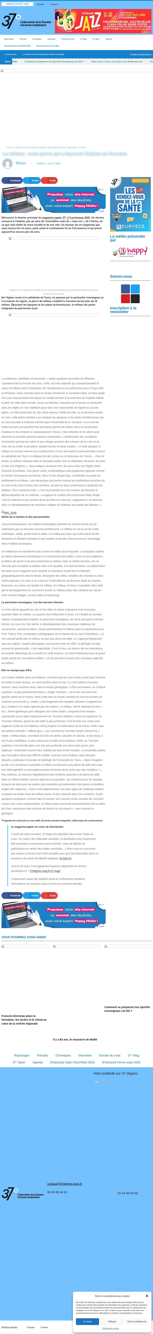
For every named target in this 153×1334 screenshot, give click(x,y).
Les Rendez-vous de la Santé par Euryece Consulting (43, 54)
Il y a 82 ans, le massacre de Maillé (75, 1039)
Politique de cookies (110, 1328)
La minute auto (10, 54)
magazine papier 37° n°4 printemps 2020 (66, 217)
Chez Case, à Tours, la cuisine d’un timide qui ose (97, 61)
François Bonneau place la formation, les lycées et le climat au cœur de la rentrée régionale (24, 1019)
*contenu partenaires (141, 54)
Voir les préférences (137, 1321)
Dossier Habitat (39, 147)
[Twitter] (139, 4)
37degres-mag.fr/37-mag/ (45, 870)
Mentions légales (9, 1327)
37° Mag (83, 39)
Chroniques (37, 39)
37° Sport (96, 39)
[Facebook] (133, 4)
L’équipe (40, 4)
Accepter (87, 1321)
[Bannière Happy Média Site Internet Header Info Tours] (53, 200)
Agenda (109, 39)
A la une (10, 147)
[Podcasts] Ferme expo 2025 (48, 46)
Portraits (23, 39)
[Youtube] (144, 4)
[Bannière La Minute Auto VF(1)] (130, 204)
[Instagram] (149, 4)
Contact (54, 4)
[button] (147, 1295)
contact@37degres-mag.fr (64, 1183)
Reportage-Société (56, 147)
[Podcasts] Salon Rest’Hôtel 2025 (17, 46)
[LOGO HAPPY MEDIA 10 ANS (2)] (130, 251)
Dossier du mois (68, 39)
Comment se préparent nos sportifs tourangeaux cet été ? (35, 61)
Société (82, 147)
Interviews (52, 39)
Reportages (9, 39)
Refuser (112, 1321)
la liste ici (65, 858)
